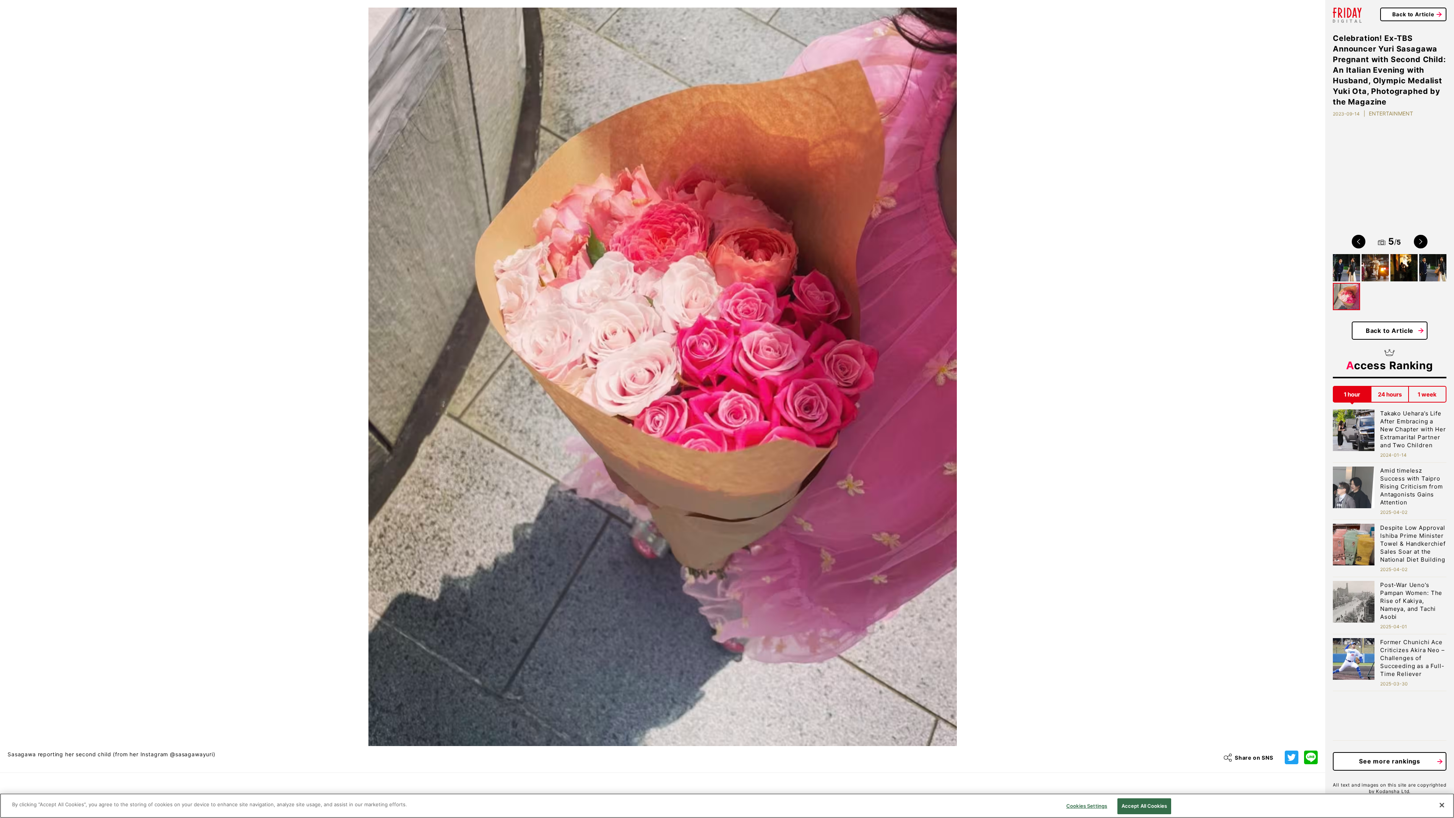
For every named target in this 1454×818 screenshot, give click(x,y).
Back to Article (1413, 14)
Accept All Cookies (1144, 806)
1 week (1427, 394)
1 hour (1352, 394)
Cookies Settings (1086, 806)
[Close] (1442, 805)
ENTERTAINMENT (1391, 113)
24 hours (1390, 394)
